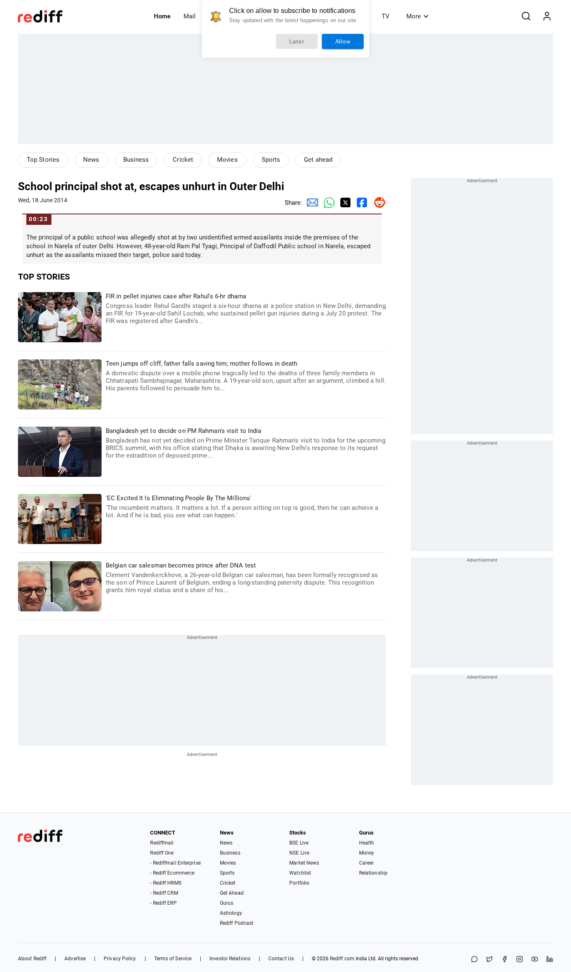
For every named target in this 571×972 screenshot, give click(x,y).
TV (386, 16)
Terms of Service (173, 959)
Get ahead (318, 159)
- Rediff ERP (163, 903)
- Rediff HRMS (165, 883)
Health (367, 843)
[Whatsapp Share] (327, 202)
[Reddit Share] (377, 202)
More (413, 16)
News (91, 159)
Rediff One (161, 853)
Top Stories (43, 159)
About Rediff (32, 959)
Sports (271, 159)
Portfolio (299, 883)
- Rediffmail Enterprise (175, 863)
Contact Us (281, 959)
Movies (227, 159)
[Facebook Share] (360, 202)
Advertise (75, 959)
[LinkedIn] (549, 960)
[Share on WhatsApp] (474, 960)
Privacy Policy (120, 959)
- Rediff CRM (164, 893)
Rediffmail (161, 843)
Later (297, 41)
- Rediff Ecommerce (172, 873)
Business (136, 159)
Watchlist (300, 873)
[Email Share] (310, 202)
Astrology (231, 913)
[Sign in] (546, 16)
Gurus (227, 903)
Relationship (373, 873)
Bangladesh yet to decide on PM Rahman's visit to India (245, 443)
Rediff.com (342, 959)
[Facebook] (504, 960)
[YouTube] (534, 960)
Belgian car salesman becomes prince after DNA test (242, 578)
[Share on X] (489, 960)
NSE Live (299, 853)
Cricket (183, 159)
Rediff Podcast (236, 923)
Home (162, 16)
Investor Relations (229, 959)
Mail (190, 16)
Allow (343, 41)
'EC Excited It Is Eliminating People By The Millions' (242, 506)
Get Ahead (232, 893)
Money (367, 853)
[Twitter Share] (344, 202)
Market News (304, 863)
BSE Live (298, 843)
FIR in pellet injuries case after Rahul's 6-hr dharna (246, 309)
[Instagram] (519, 960)
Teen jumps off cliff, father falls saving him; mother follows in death (246, 376)
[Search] (526, 16)
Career (366, 863)
